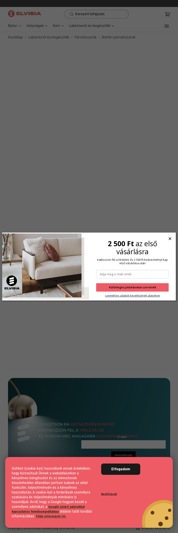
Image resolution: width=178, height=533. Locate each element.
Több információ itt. (51, 516)
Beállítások (109, 494)
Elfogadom (120, 469)
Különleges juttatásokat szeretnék (132, 287)
